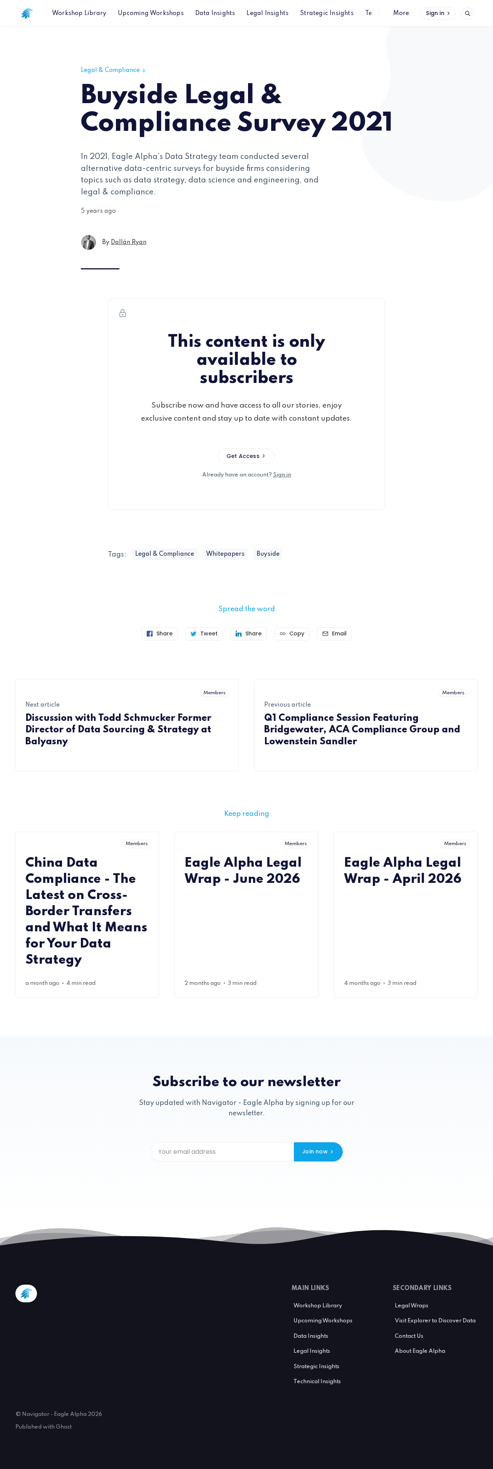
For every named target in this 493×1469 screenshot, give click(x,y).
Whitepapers (225, 554)
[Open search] (467, 13)
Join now (315, 1151)
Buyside (268, 554)
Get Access (243, 456)
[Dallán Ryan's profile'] (88, 242)
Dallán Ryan (128, 242)
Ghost (64, 1427)
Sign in (435, 13)
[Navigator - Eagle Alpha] (27, 13)
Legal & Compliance (110, 70)
